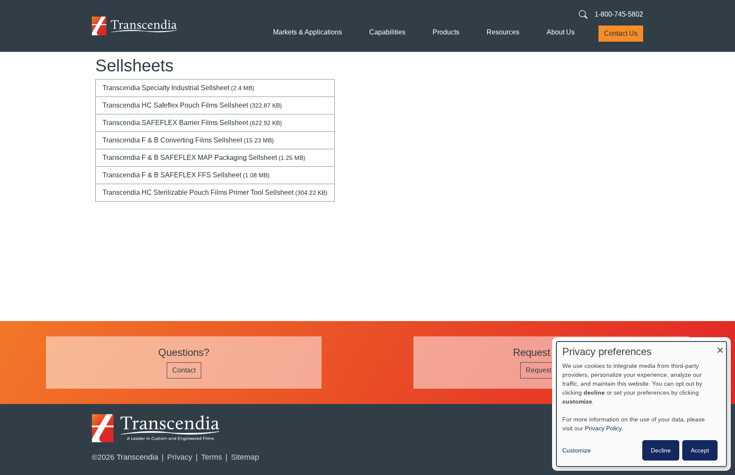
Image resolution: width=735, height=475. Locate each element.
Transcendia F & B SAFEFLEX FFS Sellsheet (186, 175)
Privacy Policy (603, 428)
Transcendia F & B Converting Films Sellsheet (188, 140)
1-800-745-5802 (619, 14)
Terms (211, 457)
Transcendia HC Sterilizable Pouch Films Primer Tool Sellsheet (215, 192)
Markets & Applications (307, 32)
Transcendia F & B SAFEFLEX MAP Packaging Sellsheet (204, 157)
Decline (661, 450)
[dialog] (641, 403)
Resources (503, 32)
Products (446, 32)
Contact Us (621, 33)
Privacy (179, 457)
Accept (700, 450)
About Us (561, 32)
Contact (184, 370)
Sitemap (245, 457)
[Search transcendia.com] (583, 14)
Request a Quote (551, 370)
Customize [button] (576, 450)
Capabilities (387, 32)
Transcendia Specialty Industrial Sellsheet (178, 87)
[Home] (134, 26)
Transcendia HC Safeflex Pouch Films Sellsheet (192, 105)
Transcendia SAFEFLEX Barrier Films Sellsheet (192, 122)
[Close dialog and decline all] (720, 346)
